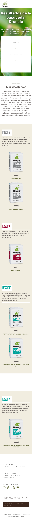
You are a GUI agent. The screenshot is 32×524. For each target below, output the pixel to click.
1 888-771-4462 (8, 462)
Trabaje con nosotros (11, 475)
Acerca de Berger (9, 473)
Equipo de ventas (9, 477)
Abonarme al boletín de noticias (13, 504)
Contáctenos (8, 464)
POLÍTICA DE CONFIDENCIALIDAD (14, 466)
